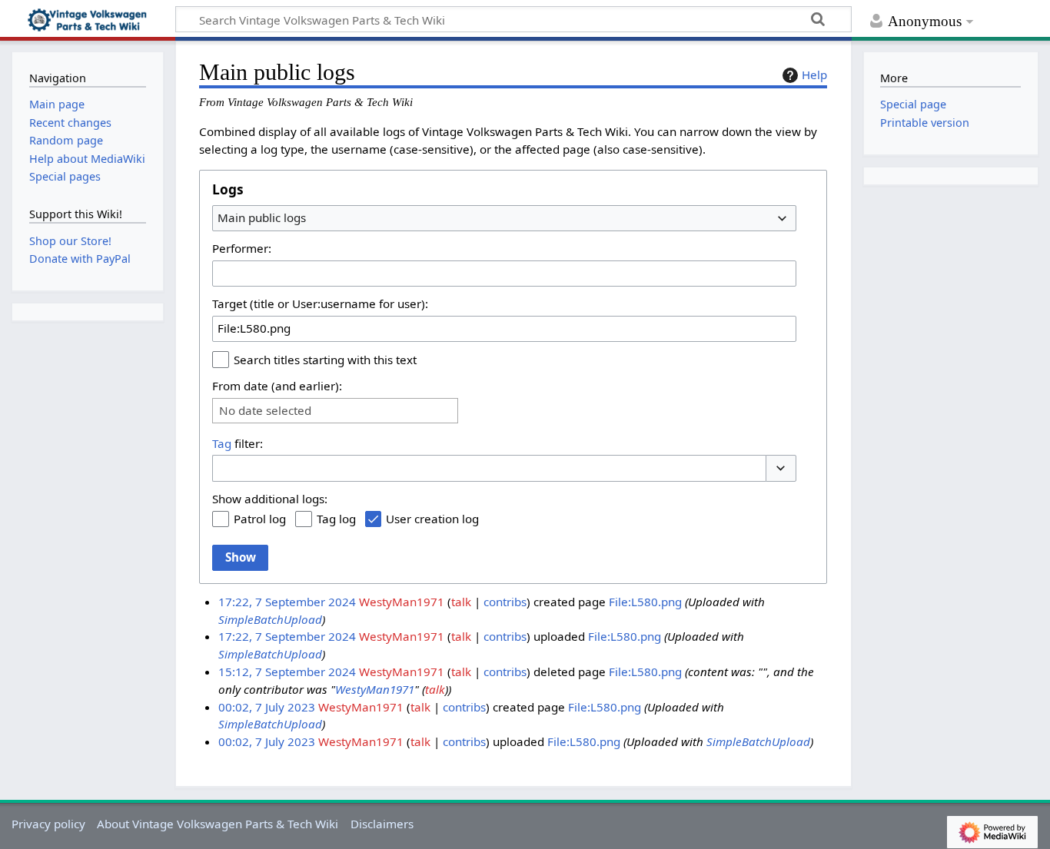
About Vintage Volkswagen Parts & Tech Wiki (217, 823)
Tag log (336, 518)
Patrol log (260, 518)
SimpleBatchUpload (270, 619)
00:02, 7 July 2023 (266, 707)
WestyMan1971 (374, 689)
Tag (221, 443)
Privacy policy (48, 823)
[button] (781, 468)
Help (814, 74)
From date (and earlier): (277, 385)
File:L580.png (645, 601)
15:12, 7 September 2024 (287, 671)
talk (461, 601)
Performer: (241, 248)
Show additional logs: (269, 498)
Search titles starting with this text (325, 359)
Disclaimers (382, 823)
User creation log (432, 518)
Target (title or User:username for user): (320, 303)
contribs (505, 601)
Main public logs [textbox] (262, 217)
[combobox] (504, 218)
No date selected (265, 410)
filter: (237, 443)
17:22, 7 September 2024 (287, 601)
